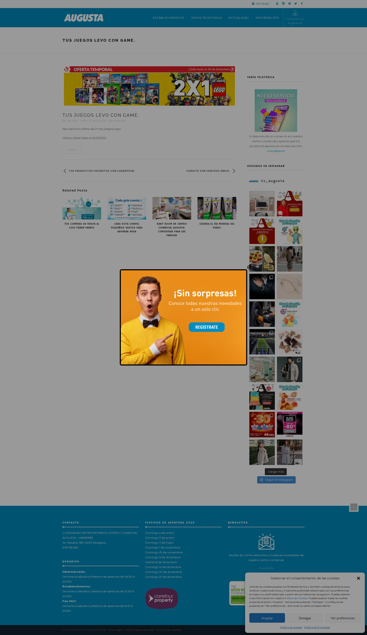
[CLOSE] (249, 267)
